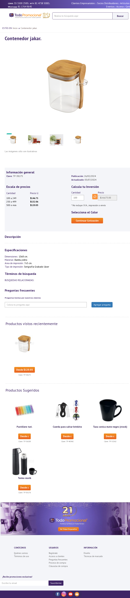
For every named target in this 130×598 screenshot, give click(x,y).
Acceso (120, 6)
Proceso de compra (57, 562)
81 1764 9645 (25, 6)
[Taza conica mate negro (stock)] (110, 410)
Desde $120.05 (24, 369)
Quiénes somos (21, 553)
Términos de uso (21, 556)
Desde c (24, 436)
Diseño (87, 553)
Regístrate (53, 553)
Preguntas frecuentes (58, 559)
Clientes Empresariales (83, 3)
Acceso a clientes (56, 556)
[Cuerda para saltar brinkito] (67, 410)
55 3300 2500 (21, 3)
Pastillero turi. (24, 426)
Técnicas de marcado (93, 556)
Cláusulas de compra (58, 566)
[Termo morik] (25, 461)
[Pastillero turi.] (25, 410)
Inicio (15, 28)
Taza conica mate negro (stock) (110, 426)
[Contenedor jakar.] (25, 343)
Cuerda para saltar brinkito (67, 426)
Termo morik (24, 478)
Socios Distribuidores (107, 3)
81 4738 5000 (42, 3)
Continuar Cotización (87, 220)
